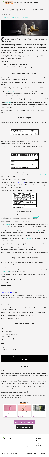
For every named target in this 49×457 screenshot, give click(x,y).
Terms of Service (44, 453)
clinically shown (27, 238)
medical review (42, 175)
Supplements (27, 440)
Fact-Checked (15, 17)
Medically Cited (5, 17)
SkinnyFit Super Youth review (7, 292)
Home (25, 438)
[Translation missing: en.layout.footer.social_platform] (19, 360)
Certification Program (28, 2)
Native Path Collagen (20, 182)
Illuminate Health (9, 2)
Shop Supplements (18, 2)
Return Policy (36, 453)
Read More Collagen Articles (24, 422)
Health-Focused (24, 17)
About (35, 2)
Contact (26, 446)
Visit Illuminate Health (24, 427)
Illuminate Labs (7, 453)
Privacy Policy (29, 453)
